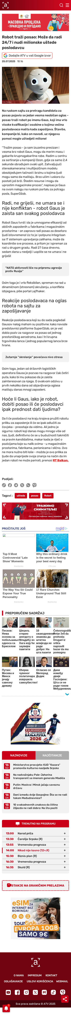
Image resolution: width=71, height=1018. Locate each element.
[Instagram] (26, 992)
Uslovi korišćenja (40, 981)
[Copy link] (4, 485)
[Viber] (62, 992)
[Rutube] (44, 992)
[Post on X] (22, 485)
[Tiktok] (53, 992)
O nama (19, 975)
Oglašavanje (13, 981)
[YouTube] (8, 992)
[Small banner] (35, 723)
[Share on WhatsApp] (28, 485)
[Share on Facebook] (10, 485)
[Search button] (61, 5)
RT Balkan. (61, 460)
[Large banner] (35, 22)
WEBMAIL (62, 981)
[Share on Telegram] (16, 485)
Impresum (35, 975)
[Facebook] (17, 992)
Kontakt (51, 975)
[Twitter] (35, 992)
